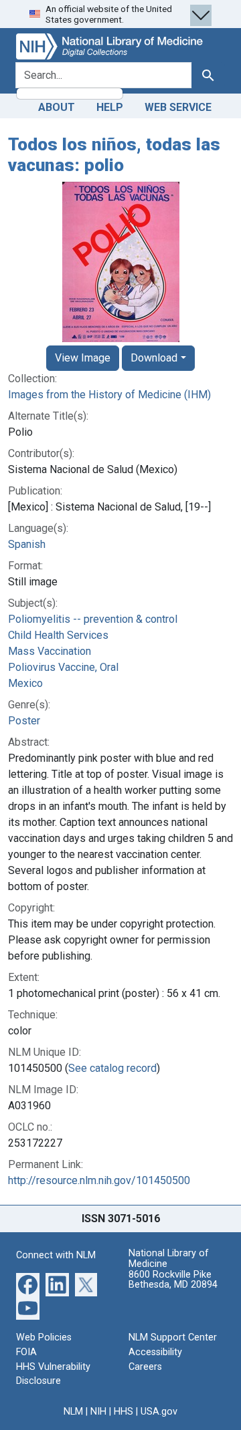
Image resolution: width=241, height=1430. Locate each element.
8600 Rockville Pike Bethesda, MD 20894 (173, 1280)
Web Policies (44, 1337)
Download (154, 357)
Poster (24, 720)
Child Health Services (58, 635)
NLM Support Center (173, 1337)
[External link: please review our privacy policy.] (27, 1284)
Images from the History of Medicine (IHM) (109, 394)
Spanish (27, 544)
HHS (123, 1411)
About (56, 107)
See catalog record (112, 1068)
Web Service (178, 107)
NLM (73, 1411)
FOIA (26, 1352)
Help (109, 107)
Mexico (25, 683)
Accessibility (155, 1352)
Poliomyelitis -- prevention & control (92, 619)
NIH (98, 1411)
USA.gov (159, 1411)
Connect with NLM (56, 1255)
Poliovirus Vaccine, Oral (63, 667)
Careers (145, 1367)
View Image (82, 357)
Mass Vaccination (49, 651)
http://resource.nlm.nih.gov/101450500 (99, 1180)
